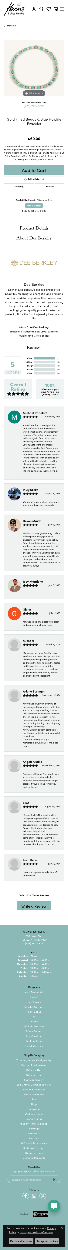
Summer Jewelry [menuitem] (34, 1079)
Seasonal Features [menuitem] (34, 1089)
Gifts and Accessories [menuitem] (34, 1143)
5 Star (29, 358)
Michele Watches (34, 1026)
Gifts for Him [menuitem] (34, 1074)
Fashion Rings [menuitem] (34, 1118)
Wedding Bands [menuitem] (34, 1113)
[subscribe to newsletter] (55, 1179)
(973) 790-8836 (34, 106)
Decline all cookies (21, 1241)
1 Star (30, 373)
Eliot (26, 803)
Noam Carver (34, 1031)
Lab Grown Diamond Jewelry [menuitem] (34, 1084)
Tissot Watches (34, 1045)
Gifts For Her (41, 335)
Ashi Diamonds (34, 992)
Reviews (34, 348)
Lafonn (34, 1021)
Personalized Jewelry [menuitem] (33, 1065)
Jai (34, 1016)
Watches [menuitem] (34, 1138)
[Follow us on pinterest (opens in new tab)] (42, 1196)
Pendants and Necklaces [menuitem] (34, 1123)
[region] (34, 68)
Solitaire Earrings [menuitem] (34, 1147)
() (58, 358)
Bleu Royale (34, 1001)
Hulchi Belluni (34, 1011)
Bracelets (11, 25)
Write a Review (34, 906)
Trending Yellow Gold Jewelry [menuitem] (34, 1060)
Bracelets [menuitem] (34, 1133)
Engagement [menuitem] (34, 1108)
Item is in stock (34, 205)
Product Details (34, 229)
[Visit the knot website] (24, 1214)
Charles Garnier (34, 1006)
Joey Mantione (33, 581)
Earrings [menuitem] (34, 1128)
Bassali (34, 997)
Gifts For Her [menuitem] (34, 1069)
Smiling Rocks (34, 1040)
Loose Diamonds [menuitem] (34, 1094)
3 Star (30, 365)
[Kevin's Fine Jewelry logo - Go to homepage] (14, 9)
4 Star (29, 361)
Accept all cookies (47, 1241)
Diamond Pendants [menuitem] (34, 1157)
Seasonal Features (34, 331)
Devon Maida (32, 521)
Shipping (18, 186)
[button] (34, 9)
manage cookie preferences (36, 1232)
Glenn (27, 609)
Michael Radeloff (35, 413)
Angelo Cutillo (32, 761)
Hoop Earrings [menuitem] (33, 1152)
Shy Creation (34, 1036)
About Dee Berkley (34, 239)
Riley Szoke (30, 490)
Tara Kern (30, 860)
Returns (50, 186)
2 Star (30, 369)
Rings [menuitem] (34, 1104)
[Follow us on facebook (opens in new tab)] (25, 1196)
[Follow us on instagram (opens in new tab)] (34, 1196)
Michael (28, 641)
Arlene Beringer (34, 691)
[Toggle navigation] (62, 9)
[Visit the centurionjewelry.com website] (40, 1214)
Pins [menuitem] (34, 1099)
